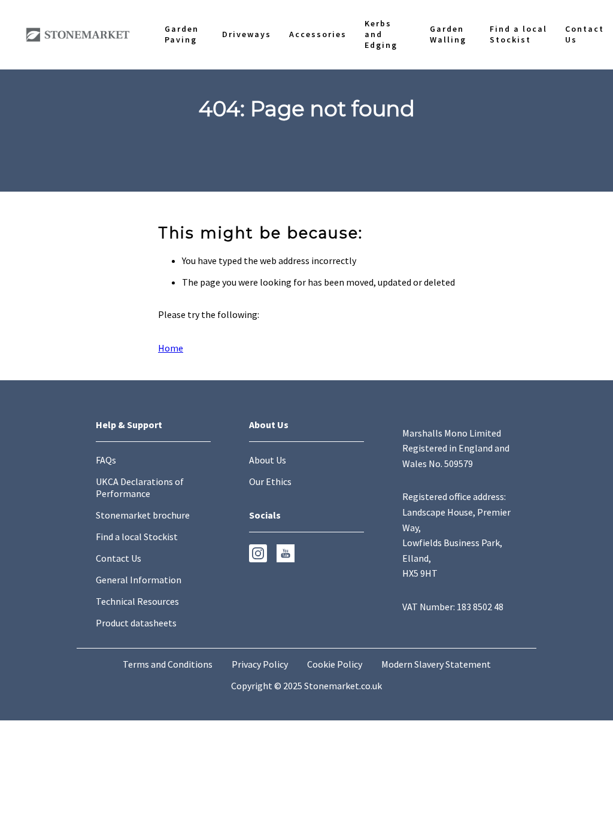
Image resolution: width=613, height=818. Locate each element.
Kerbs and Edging (282, 597)
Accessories (202, 598)
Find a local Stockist (472, 597)
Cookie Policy (334, 664)
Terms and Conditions (168, 664)
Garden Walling (373, 597)
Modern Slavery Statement (436, 664)
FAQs (106, 460)
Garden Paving (29, 597)
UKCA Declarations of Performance (140, 487)
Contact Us (576, 597)
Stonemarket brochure (143, 515)
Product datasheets (136, 623)
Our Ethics (270, 481)
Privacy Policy (260, 664)
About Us (267, 460)
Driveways (121, 598)
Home (170, 348)
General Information (138, 580)
